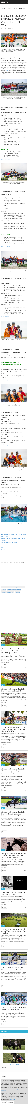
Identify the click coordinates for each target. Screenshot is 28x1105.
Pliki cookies (12, 1099)
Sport (11, 6)
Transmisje (3, 549)
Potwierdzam (10, 1102)
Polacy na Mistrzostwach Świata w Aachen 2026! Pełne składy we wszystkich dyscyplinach (13, 855)
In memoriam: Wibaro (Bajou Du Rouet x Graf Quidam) (13, 893)
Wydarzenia (22, 8)
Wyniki (2, 547)
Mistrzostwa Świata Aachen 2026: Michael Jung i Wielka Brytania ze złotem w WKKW (13, 729)
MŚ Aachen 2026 (5, 1031)
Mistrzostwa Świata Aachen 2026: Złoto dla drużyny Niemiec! (13, 690)
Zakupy (4, 8)
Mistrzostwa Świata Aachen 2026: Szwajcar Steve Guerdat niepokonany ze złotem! (13, 651)
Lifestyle (21, 6)
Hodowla (15, 8)
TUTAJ (7, 70)
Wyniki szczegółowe (6, 159)
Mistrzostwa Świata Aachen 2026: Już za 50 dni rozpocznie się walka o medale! (13, 931)
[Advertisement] (14, 610)
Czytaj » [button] (4, 667)
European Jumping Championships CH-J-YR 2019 (13, 587)
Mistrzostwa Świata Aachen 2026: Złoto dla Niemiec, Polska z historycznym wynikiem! (13, 814)
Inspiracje (9, 8)
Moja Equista (5, 6)
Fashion (16, 6)
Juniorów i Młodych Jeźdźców (14, 589)
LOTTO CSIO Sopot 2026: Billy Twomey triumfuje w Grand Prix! (12, 969)
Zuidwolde (17, 592)
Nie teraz (4, 1102)
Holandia (4, 589)
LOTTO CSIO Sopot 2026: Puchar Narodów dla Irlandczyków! (13, 1008)
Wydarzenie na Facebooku (7, 545)
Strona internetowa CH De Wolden (9, 542)
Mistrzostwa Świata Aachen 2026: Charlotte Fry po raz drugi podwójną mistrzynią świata (13, 771)
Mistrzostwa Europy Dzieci (8, 592)
